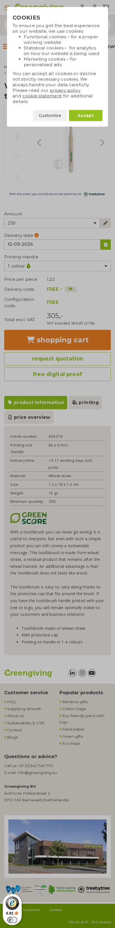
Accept (86, 115)
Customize (50, 115)
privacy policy (65, 90)
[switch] (12, 920)
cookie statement (42, 95)
